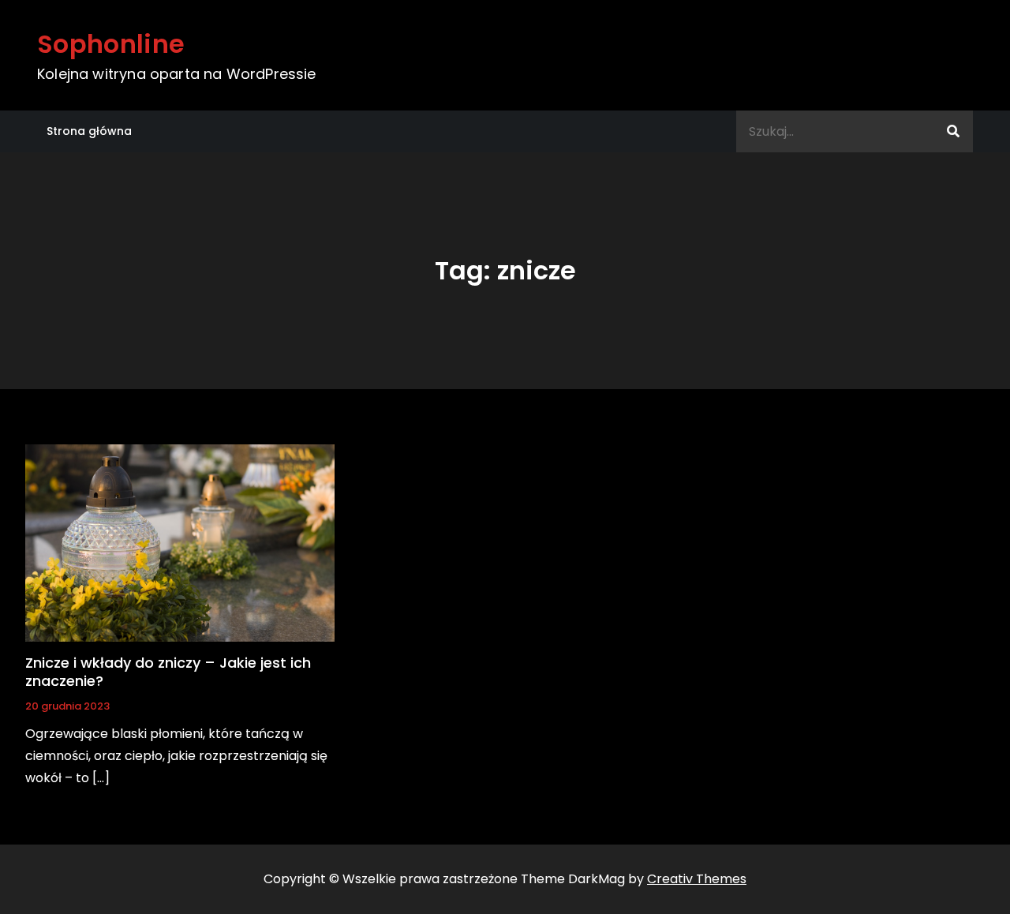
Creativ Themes (696, 879)
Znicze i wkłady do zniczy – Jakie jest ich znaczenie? (168, 672)
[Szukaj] (953, 131)
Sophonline (111, 44)
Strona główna (89, 131)
